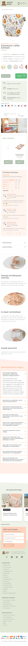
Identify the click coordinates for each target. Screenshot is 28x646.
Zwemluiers (6, 581)
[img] (10, 194)
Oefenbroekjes (7, 583)
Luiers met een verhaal (9, 615)
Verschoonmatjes (7, 585)
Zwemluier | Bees (11, 210)
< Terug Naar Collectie (7, 9)
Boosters (5, 575)
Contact (5, 625)
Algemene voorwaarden (9, 606)
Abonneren (9, 545)
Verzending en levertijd (9, 600)
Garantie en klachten (8, 619)
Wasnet (5, 591)
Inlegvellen (6, 577)
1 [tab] (13, 40)
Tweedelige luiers (7, 571)
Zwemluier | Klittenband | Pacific (15, 196)
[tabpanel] (14, 26)
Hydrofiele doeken (7, 587)
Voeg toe (19, 76)
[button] (4, 43)
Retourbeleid (6, 602)
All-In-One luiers (7, 567)
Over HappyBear (7, 617)
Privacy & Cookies (22, 641)
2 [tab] (15, 40)
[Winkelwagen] (24, 3)
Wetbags (5, 589)
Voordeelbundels (7, 579)
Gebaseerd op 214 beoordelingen (12, 176)
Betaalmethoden (7, 604)
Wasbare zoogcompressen (9, 593)
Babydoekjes (6, 573)
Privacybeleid (6, 608)
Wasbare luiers (7, 565)
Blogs (4, 623)
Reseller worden (7, 621)
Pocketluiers (6, 569)
